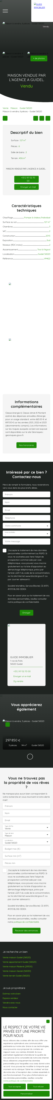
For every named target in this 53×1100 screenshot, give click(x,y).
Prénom (9, 494)
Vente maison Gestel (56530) (17, 971)
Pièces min (10, 863)
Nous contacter (10, 1007)
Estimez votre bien (12, 993)
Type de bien (9, 833)
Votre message (12, 541)
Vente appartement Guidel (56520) (19, 962)
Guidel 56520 (26, 108)
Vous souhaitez (10, 532)
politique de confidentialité (26, 602)
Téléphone (10, 518)
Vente (5, 108)
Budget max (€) (12, 849)
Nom (7, 502)
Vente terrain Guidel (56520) (16, 975)
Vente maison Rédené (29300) (17, 966)
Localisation (9, 840)
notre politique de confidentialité (18, 1081)
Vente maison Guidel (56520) (17, 957)
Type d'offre (9, 826)
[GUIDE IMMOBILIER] (42, 11)
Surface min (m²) (13, 856)
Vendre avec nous (11, 1002)
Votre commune (13, 525)
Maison (14, 108)
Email (7, 510)
